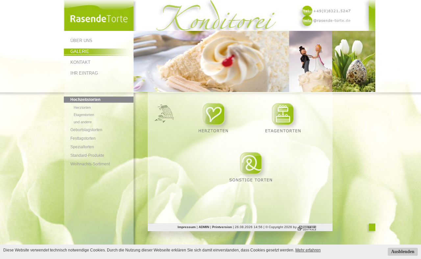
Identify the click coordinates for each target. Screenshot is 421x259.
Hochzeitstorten (85, 99)
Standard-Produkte (87, 155)
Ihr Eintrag (84, 73)
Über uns (81, 40)
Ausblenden (402, 251)
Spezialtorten (82, 147)
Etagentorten (84, 115)
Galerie (79, 51)
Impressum (187, 227)
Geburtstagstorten (86, 130)
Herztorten (82, 107)
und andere (83, 122)
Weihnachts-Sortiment (90, 164)
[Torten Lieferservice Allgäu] (99, 29)
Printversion (222, 227)
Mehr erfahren (308, 250)
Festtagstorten (83, 138)
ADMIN (204, 227)
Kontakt (80, 62)
